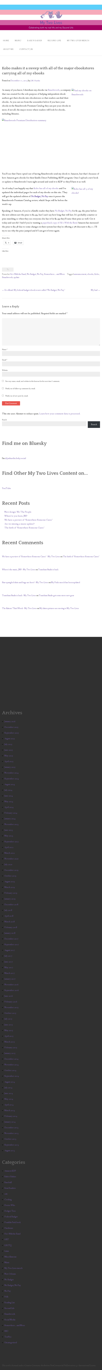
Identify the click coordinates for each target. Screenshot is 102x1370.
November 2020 (11, 858)
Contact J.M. (26, 49)
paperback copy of (59, 222)
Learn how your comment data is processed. (59, 413)
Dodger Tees (10, 1211)
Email (4, 360)
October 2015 (10, 1013)
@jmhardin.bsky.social (15, 458)
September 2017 (11, 944)
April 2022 (8, 847)
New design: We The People (17, 512)
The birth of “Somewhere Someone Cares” (24, 527)
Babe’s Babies (34, 40)
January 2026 (9, 721)
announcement (80, 274)
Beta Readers (10, 1188)
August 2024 (9, 784)
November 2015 (11, 1007)
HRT (6, 1239)
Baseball (8, 1182)
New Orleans (10, 1274)
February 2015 (10, 1047)
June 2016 (8, 996)
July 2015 (8, 1019)
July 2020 (8, 864)
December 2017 (11, 938)
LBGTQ (8, 1245)
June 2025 (8, 750)
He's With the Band (18, 274)
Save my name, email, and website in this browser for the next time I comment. (32, 381)
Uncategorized (10, 1342)
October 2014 (10, 1070)
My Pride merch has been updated (65, 582)
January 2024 (9, 818)
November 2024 (11, 772)
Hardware (8, 1228)
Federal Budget (11, 1216)
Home (6, 40)
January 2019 (9, 898)
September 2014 (11, 1076)
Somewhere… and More (14, 1325)
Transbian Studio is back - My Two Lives (19, 595)
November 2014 (11, 1064)
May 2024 (8, 801)
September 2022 (11, 841)
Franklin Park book (12, 1222)
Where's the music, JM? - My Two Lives (18, 569)
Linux (6, 1251)
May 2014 (8, 1099)
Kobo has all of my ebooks (46, 188)
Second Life (54, 40)
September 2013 (11, 1145)
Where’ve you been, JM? (15, 516)
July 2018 (8, 910)
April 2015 (8, 1036)
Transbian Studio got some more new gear (56, 595)
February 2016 (10, 1001)
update (16, 277)
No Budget (9, 1279)
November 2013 (11, 1133)
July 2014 (8, 1087)
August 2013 (9, 1150)
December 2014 (11, 1059)
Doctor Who (9, 1205)
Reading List (9, 1302)
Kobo (96, 274)
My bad (95, 290)
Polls (6, 1296)
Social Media (9, 1319)
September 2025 (11, 733)
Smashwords (54, 90)
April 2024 (8, 807)
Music (18, 40)
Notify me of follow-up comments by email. (20, 388)
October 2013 (10, 1139)
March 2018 (9, 921)
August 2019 (9, 881)
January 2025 (9, 767)
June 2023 (8, 830)
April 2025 (8, 761)
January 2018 (9, 933)
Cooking (8, 1199)
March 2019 (9, 887)
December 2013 (11, 1127)
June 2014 (8, 1093)
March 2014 (9, 1110)
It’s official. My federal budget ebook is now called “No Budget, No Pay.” (33, 290)
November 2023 (11, 824)
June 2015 (8, 1024)
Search (4, 420)
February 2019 (10, 893)
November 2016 (11, 984)
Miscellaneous (10, 1256)
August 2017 (9, 950)
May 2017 (8, 967)
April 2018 (8, 916)
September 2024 (11, 778)
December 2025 (11, 727)
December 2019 (11, 870)
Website (5, 370)
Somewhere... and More (54, 274)
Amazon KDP (10, 1171)
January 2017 (9, 979)
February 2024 (10, 813)
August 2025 (9, 738)
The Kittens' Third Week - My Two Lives (19, 608)
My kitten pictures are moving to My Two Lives (59, 608)
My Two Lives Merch (78, 40)
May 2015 (8, 1030)
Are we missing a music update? (19, 523)
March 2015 (9, 1041)
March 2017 (9, 973)
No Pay (7, 1291)
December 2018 (11, 904)
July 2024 (8, 790)
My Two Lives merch (13, 1268)
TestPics (7, 1336)
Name (4, 349)
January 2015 (9, 1053)
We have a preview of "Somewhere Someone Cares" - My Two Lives (31, 556)
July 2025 (8, 744)
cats (6, 1193)
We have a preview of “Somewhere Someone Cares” (28, 520)
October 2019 (10, 876)
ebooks (90, 274)
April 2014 (8, 1104)
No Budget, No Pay (35, 274)
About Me (8, 49)
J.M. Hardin (35, 80)
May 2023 (8, 835)
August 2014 (9, 1082)
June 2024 (8, 795)
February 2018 (10, 927)
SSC (6, 1331)
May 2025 (8, 755)
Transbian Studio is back (48, 569)
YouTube (6, 488)
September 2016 (11, 990)
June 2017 (8, 961)
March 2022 (9, 853)
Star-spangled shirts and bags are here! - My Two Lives (25, 582)
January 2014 (9, 1122)
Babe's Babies (10, 1176)
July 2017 (8, 956)
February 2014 (10, 1116)
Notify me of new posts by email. (16, 396)
